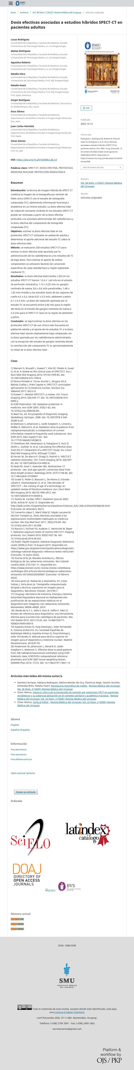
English (15, 724)
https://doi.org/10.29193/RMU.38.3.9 (37, 159)
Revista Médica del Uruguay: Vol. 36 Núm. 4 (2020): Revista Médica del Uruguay (68, 687)
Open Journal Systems (23, 773)
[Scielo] (31, 856)
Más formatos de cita (93, 167)
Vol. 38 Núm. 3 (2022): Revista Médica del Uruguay (57, 12)
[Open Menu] (11, 3)
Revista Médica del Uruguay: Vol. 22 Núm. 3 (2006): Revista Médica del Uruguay (67, 697)
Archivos (24, 12)
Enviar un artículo (25, 792)
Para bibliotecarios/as (21, 759)
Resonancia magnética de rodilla (69, 685)
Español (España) (20, 729)
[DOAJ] (27, 890)
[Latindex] (86, 856)
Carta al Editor (41, 702)
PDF (87, 108)
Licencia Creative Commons (69, 1012)
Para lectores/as (18, 749)
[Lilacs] (50, 890)
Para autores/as (18, 754)
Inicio (13, 12)
